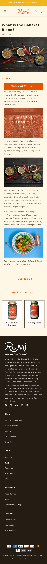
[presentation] (23, 331)
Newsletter (10, 525)
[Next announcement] (42, 3)
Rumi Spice (13, 555)
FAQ (6, 479)
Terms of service (31, 559)
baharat (26, 91)
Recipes (8, 457)
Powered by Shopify (24, 555)
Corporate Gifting (13, 504)
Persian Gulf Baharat (12, 324)
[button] (4, 11)
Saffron (8, 431)
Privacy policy (17, 559)
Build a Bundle (11, 426)
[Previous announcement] (4, 3)
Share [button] (7, 78)
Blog (7, 462)
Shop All (8, 442)
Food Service (10, 494)
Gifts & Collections (13, 420)
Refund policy (39, 555)
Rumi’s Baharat (11, 211)
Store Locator (11, 530)
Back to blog (25, 278)
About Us (9, 468)
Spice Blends (16, 292)
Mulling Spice (34, 323)
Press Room (10, 473)
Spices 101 (30, 292)
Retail (7, 499)
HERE (29, 264)
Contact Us (10, 520)
